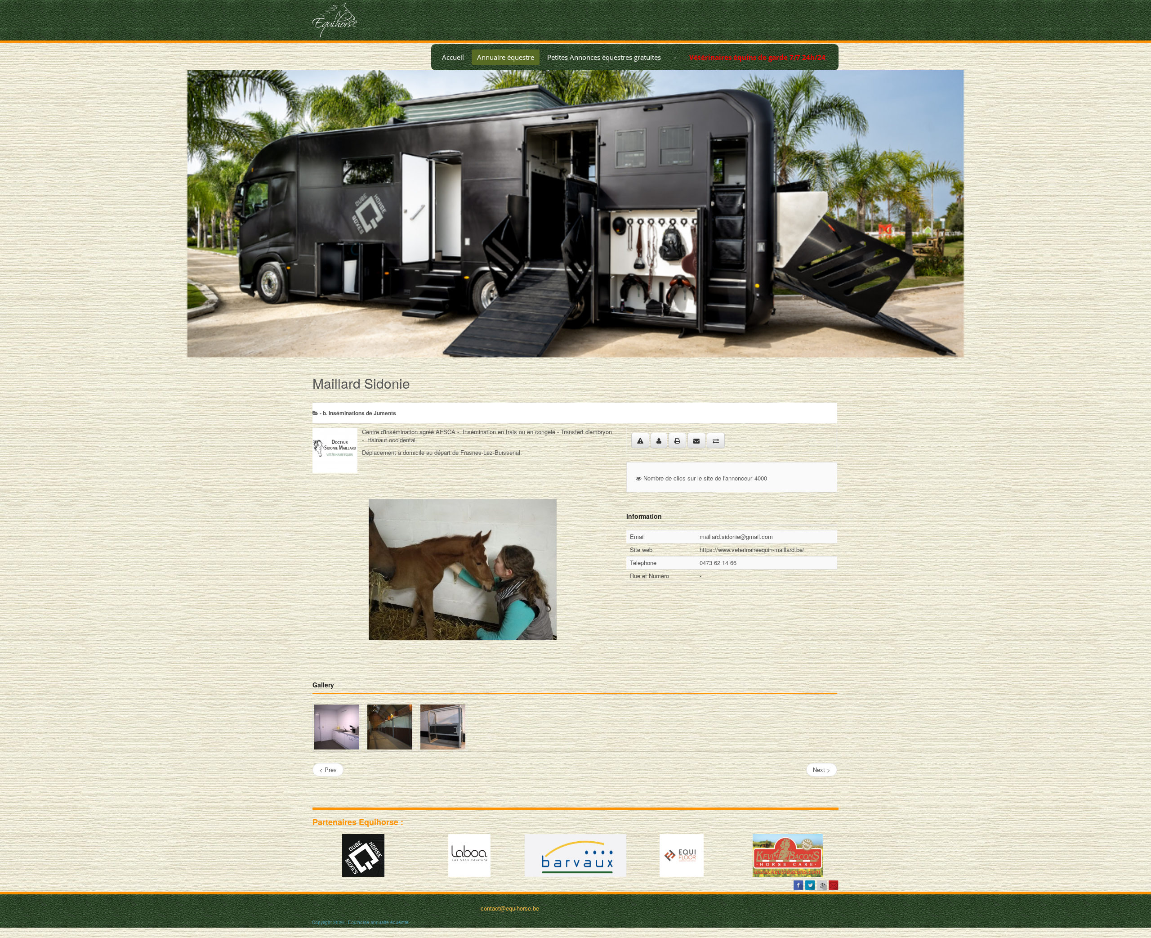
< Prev (328, 769)
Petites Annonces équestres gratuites (604, 57)
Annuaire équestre (505, 57)
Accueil (453, 57)
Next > (821, 769)
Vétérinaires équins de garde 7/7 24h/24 (757, 57)
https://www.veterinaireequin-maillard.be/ (752, 549)
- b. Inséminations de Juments (358, 413)
